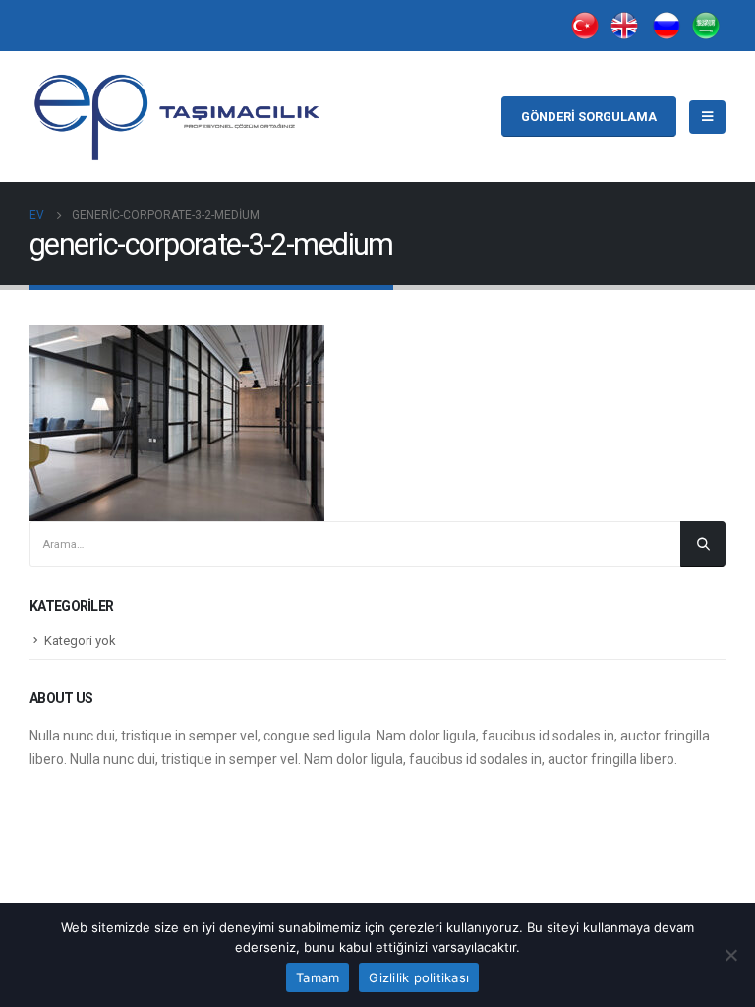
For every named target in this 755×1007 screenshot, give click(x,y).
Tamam (317, 977)
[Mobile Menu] (707, 117)
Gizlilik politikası (419, 977)
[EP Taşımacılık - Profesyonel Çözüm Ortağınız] (176, 116)
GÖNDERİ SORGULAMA (589, 116)
